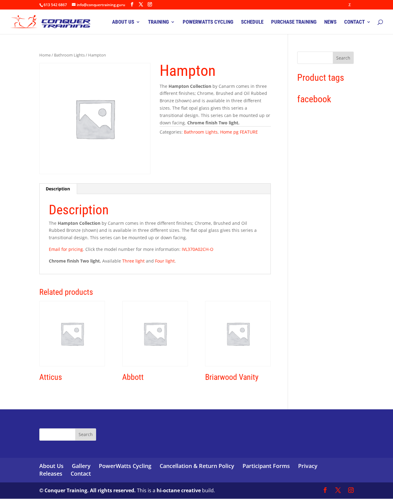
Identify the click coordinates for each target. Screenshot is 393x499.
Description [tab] (58, 189)
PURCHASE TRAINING (294, 22)
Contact (81, 473)
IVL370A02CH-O (197, 249)
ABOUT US (123, 22)
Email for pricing (66, 249)
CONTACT (354, 22)
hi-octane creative (179, 490)
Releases (50, 473)
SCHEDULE (252, 22)
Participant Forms (266, 466)
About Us (51, 466)
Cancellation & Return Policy (197, 466)
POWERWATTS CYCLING (208, 22)
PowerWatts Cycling (125, 466)
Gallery (81, 466)
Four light (165, 261)
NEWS (330, 22)
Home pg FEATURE (239, 132)
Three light (133, 261)
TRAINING (158, 22)
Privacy (307, 466)
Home (45, 55)
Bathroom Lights (69, 55)
